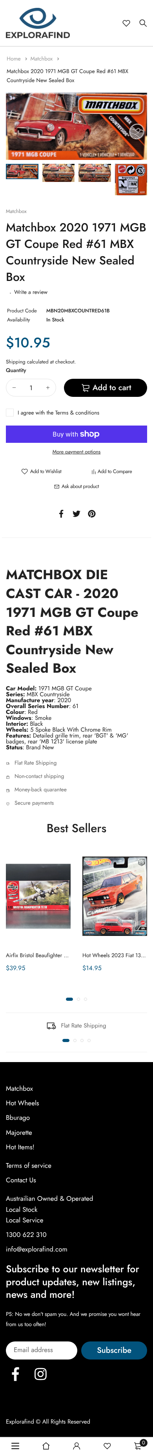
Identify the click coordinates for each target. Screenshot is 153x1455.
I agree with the (58, 413)
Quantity (16, 370)
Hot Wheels (22, 1103)
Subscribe (114, 1350)
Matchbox (42, 59)
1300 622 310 (26, 1235)
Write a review (30, 292)
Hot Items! (20, 1147)
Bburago (18, 1118)
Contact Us (21, 1180)
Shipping (16, 361)
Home (14, 59)
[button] (69, 999)
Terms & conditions (77, 413)
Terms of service (28, 1166)
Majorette (19, 1132)
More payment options (77, 451)
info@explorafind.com (36, 1249)
